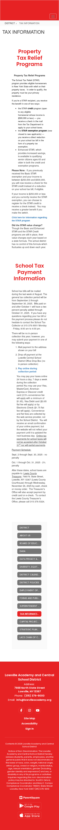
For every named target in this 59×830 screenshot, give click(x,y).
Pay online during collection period (27, 370)
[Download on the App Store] (29, 815)
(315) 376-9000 (34, 695)
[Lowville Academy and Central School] (29, 8)
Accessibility (29, 723)
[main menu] (53, 16)
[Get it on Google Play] (29, 805)
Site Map (29, 718)
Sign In (29, 729)
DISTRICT (10, 23)
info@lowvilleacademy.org (33, 700)
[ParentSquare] (29, 797)
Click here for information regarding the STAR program (29, 219)
